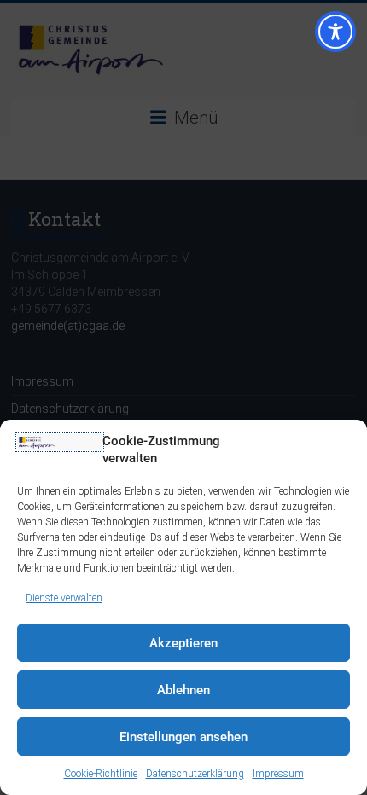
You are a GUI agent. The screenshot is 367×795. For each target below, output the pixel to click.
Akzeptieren (183, 643)
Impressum (278, 774)
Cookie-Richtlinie (100, 774)
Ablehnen (183, 690)
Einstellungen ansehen (183, 737)
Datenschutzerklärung (195, 774)
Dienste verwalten (64, 598)
